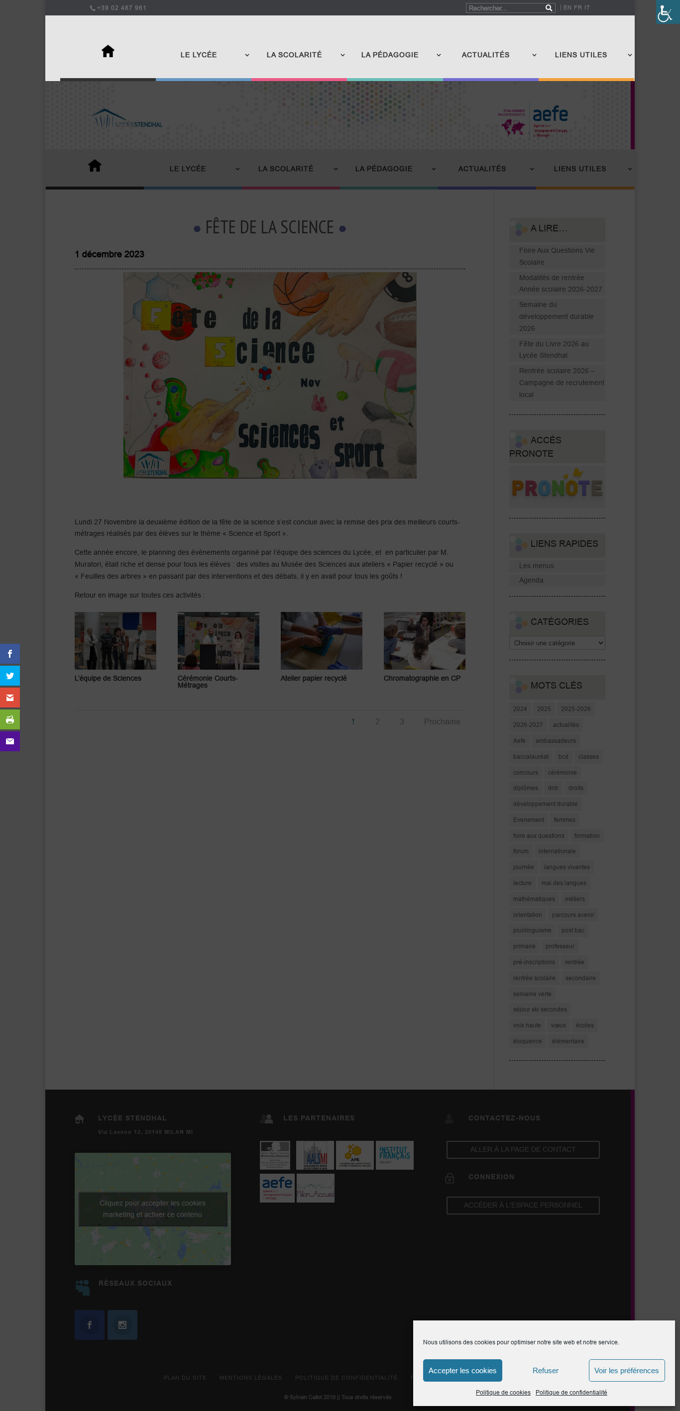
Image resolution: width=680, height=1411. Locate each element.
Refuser (546, 1370)
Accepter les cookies (463, 1370)
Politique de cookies (503, 1392)
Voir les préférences (626, 1370)
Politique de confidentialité (571, 1392)
